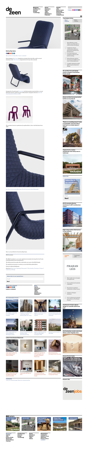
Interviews (48, 8)
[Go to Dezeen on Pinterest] (73, 10)
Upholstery (8, 269)
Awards (58, 7)
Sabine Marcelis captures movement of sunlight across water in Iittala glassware (73, 60)
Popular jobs (67, 256)
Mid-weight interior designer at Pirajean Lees (73, 278)
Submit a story (45, 436)
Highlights (12, 416)
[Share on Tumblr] (14, 53)
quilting (19, 268)
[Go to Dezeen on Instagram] (74, 10)
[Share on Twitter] (8, 53)
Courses (58, 13)
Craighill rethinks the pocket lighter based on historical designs (73, 65)
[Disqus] (33, 398)
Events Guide (60, 10)
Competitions (60, 15)
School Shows (60, 12)
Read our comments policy (24, 380)
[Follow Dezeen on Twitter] (79, 10)
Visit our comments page (11, 380)
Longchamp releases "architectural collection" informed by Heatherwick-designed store (73, 49)
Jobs (57, 8)
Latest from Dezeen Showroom (14, 337)
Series (46, 7)
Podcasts (47, 15)
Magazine (36, 7)
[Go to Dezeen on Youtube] (80, 10)
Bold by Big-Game (11, 51)
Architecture (36, 8)
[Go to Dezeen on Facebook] (77, 10)
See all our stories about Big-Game (14, 189)
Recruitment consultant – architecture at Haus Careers (73, 288)
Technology (36, 12)
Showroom (59, 11)
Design (35, 11)
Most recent (76, 21)
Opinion (47, 10)
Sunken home (73, 418)
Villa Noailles (16, 59)
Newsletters (48, 13)
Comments (44, 435)
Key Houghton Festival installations (42, 420)
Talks (46, 11)
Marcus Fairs (9, 55)
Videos (47, 12)
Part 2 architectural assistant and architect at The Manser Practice (73, 299)
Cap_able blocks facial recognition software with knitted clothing (72, 54)
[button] (81, 16)
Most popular (67, 21)
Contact (43, 439)
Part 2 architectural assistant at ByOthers (73, 283)
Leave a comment (22, 55)
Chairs (41, 268)
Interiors (35, 10)
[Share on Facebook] (6, 53)
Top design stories (68, 18)
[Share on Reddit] (11, 53)
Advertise (43, 437)
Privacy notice (45, 438)
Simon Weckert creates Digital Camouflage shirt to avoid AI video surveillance (73, 44)
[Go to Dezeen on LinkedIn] (76, 10)
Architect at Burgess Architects (71, 293)
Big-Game (15, 58)
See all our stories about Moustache (30, 189)
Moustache (20, 91)
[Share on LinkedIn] (13, 53)
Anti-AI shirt (26, 418)
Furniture (37, 268)
